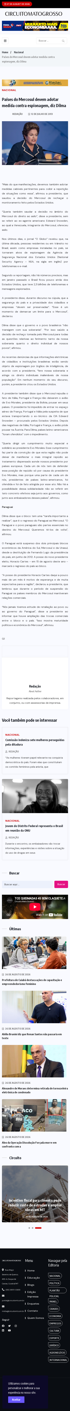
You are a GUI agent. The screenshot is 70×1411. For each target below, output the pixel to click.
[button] (29, 1228)
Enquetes (33, 1303)
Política (54, 1283)
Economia (55, 1316)
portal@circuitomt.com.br (13, 1300)
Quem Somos (35, 1318)
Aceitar (16, 1399)
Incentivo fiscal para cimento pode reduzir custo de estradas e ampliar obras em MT (35, 1205)
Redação (14, 751)
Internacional (58, 1360)
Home (5, 52)
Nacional (19, 52)
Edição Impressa (32, 1294)
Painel (53, 1301)
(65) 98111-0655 (12, 1290)
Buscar (61, 884)
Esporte (54, 1338)
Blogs (30, 1285)
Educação (33, 1277)
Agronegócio (57, 1352)
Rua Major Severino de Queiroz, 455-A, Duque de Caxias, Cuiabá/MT (10, 1277)
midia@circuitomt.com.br (13, 1311)
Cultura (54, 1330)
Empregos (55, 1323)
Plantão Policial (54, 1291)
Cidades (53, 1308)
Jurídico (54, 1345)
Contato (32, 1311)
